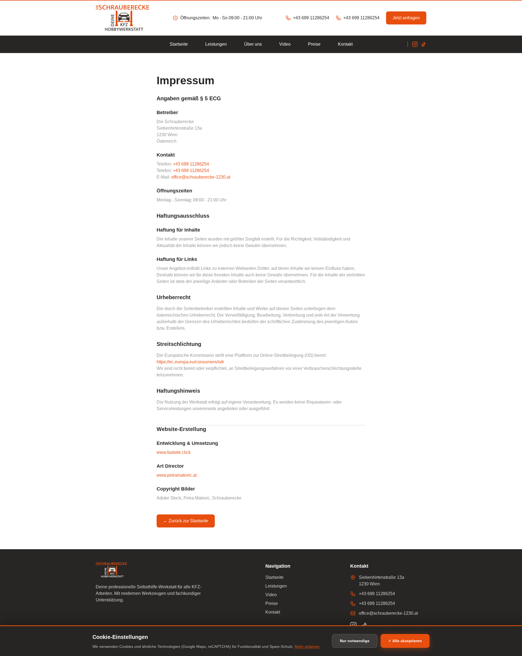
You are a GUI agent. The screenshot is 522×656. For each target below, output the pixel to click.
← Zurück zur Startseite (185, 520)
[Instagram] (415, 44)
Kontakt (345, 44)
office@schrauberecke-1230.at (200, 177)
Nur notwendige (354, 641)
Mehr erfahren (307, 646)
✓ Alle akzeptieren (405, 641)
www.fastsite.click (174, 452)
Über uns (253, 44)
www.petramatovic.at (177, 475)
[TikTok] (423, 44)
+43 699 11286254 (191, 164)
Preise (314, 44)
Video (285, 44)
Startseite (179, 44)
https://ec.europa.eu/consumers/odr (190, 362)
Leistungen (216, 44)
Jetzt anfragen (406, 17)
